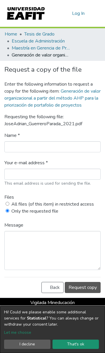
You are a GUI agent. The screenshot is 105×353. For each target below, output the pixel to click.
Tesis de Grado (39, 34)
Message (13, 225)
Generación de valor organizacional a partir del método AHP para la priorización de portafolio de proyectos (52, 98)
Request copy (83, 287)
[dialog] (52, 329)
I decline (27, 344)
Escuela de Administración (38, 41)
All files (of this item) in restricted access (52, 204)
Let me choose (17, 332)
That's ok (75, 344)
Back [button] (54, 287)
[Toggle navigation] (97, 13)
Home (11, 34)
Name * (12, 135)
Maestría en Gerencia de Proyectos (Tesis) (41, 48)
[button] (66, 13)
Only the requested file (34, 211)
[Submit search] (58, 13)
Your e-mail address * (26, 163)
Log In (78, 13)
